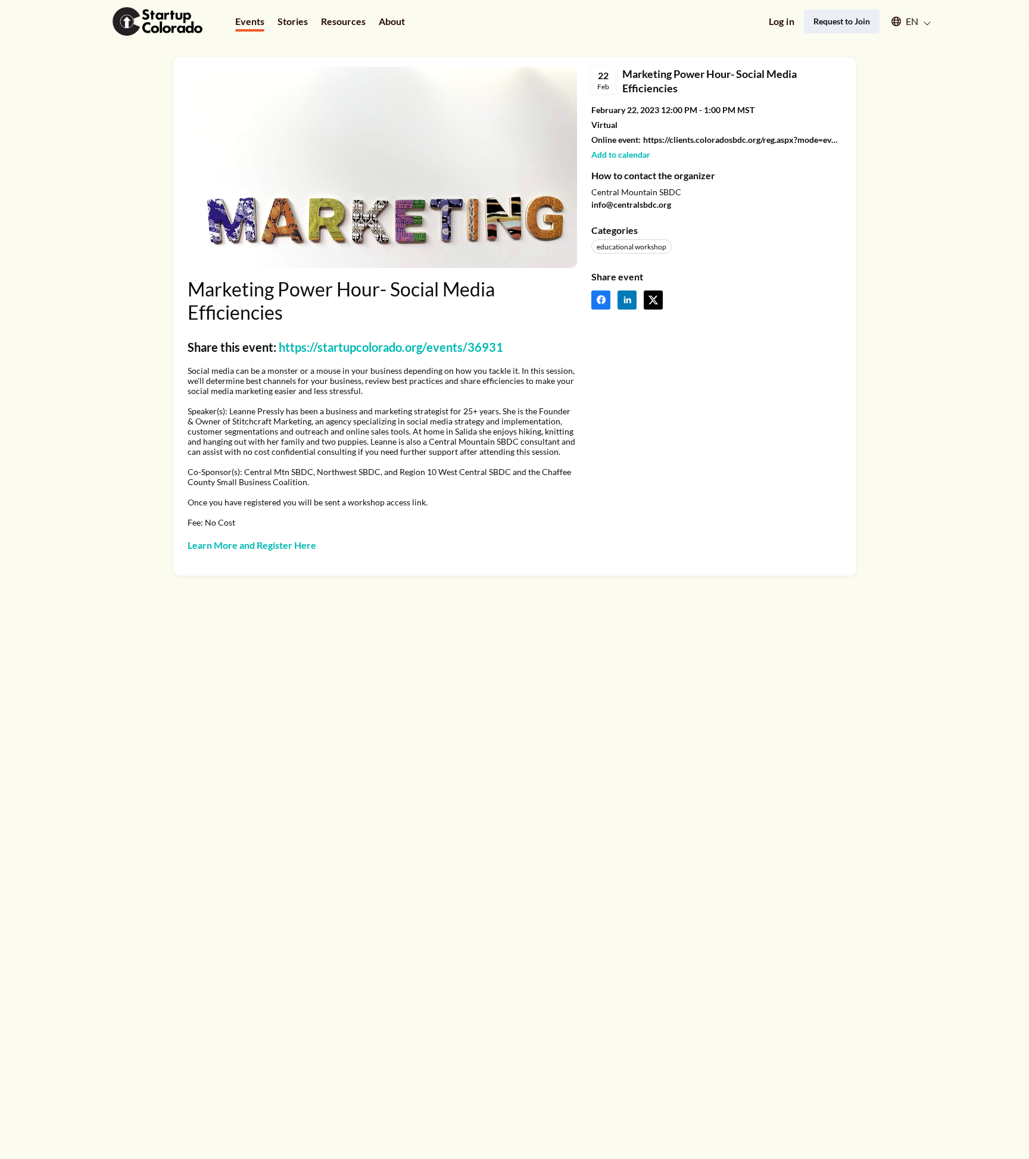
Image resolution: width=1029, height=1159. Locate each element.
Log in (781, 21)
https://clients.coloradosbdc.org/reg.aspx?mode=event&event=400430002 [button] (742, 140)
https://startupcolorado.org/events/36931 (391, 347)
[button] (905, 21)
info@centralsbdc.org (631, 204)
